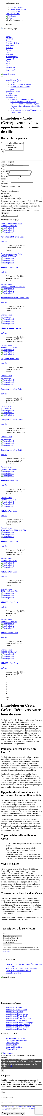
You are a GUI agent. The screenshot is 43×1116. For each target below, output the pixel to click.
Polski (8, 61)
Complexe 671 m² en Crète (11, 419)
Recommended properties (15, 1038)
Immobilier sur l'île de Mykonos (18, 1025)
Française (9, 54)
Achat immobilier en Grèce (21, 84)
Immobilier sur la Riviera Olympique (19, 1022)
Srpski (8, 63)
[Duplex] (14, 149)
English (8, 37)
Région (3, 152)
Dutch (8, 52)
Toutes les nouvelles (13, 973)
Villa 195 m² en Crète (9, 602)
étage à (3, 179)
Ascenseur (7, 201)
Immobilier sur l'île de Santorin (17, 1027)
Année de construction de (10, 186)
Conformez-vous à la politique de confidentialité (19, 1106)
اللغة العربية (10, 70)
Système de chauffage (11, 203)
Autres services (11, 97)
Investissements (11, 95)
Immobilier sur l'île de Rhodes (17, 1016)
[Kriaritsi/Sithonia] (12, 942)
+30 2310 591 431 (13, 14)
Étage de (4, 177)
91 (7, 693)
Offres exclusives (12, 1043)
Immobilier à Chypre (13, 91)
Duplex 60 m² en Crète (10, 359)
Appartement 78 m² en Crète (12, 237)
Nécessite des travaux (21, 211)
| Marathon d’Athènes (18, 971)
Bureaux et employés (18, 9)
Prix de (3, 167)
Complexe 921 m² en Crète (11, 389)
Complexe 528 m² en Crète (11, 450)
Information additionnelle (20, 87)
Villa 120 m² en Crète (9, 267)
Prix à (3, 169)
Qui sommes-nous (17, 7)
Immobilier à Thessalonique (16, 1010)
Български (10, 45)
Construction (10, 93)
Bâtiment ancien (19, 208)
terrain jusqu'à (6, 196)
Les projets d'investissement (16, 1040)
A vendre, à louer (7, 143)
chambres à (5, 184)
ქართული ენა (12, 57)
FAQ (12, 89)
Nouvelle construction (19, 206)
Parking (30, 201)
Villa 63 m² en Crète (9, 511)
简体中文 (9, 48)
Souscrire (7, 945)
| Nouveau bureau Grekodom (21, 969)
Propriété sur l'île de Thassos (16, 1020)
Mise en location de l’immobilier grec (25, 104)
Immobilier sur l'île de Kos (16, 1029)
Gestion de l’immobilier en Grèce (23, 102)
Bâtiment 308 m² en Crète (11, 328)
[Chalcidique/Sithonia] (12, 940)
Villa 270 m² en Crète (9, 541)
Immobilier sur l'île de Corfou (17, 1014)
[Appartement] (14, 147)
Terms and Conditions (14, 1047)
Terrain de (5, 193)
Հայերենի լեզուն (14, 43)
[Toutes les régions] (12, 936)
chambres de (5, 181)
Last (7, 699)
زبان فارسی (10, 59)
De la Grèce (15, 82)
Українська (10, 68)
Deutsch (9, 50)
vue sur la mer (19, 201)
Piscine (25, 203)
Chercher (5, 213)
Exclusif (35, 211)
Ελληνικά (9, 39)
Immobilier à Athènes (14, 1007)
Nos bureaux (15, 12)
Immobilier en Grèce (13, 80)
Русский (9, 41)
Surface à (4, 174)
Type (3, 149)
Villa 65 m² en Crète (9, 572)
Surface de (5, 172)
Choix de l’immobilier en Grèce (22, 99)
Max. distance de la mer (10, 198)
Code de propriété (7, 162)
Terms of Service (5, 1109)
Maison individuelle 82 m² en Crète (15, 298)
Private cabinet (11, 1049)
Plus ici (10, 1066)
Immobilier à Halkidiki (14, 1012)
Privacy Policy (6, 951)
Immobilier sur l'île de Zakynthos (18, 1018)
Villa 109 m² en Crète (9, 633)
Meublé (39, 201)
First (7, 697)
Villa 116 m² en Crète (9, 480)
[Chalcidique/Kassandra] (12, 938)
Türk (7, 65)
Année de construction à (10, 191)
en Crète (4, 241)
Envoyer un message (13, 1113)
